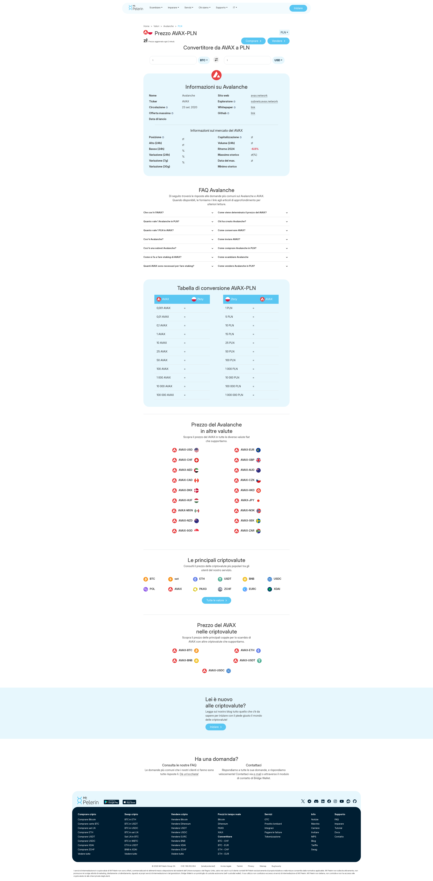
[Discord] (316, 802)
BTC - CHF (223, 841)
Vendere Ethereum (181, 823)
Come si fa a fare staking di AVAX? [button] (162, 257)
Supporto (340, 814)
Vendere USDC (179, 832)
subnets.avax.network (264, 101)
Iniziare (214, 727)
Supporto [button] (221, 7)
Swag (314, 849)
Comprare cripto (87, 814)
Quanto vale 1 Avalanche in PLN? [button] (161, 221)
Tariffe (314, 845)
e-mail (257, 774)
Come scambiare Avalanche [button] (233, 257)
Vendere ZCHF (179, 849)
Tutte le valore (215, 600)
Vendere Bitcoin (179, 819)
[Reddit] (348, 802)
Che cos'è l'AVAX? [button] (153, 212)
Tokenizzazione (272, 836)
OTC (267, 819)
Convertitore (225, 836)
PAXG (221, 828)
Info (313, 814)
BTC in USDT (131, 823)
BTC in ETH (130, 819)
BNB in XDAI (130, 849)
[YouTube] (342, 802)
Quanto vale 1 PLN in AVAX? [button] (158, 230)
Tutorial (338, 828)
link (253, 107)
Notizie (314, 819)
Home (146, 26)
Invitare (315, 832)
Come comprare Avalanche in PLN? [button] (237, 248)
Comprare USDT (86, 836)
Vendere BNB (178, 841)
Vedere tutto (84, 853)
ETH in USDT (131, 845)
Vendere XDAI (178, 845)
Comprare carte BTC (88, 823)
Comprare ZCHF (86, 849)
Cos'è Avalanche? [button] (153, 239)
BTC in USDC (131, 828)
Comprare (252, 41)
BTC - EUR (223, 845)
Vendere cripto (179, 814)
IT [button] (234, 7)
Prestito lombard (273, 823)
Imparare (339, 823)
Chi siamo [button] (204, 7)
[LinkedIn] (323, 802)
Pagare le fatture (273, 832)
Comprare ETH (85, 832)
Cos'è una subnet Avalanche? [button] (159, 248)
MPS (313, 836)
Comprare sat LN (86, 828)
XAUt (220, 832)
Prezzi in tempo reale (229, 814)
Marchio (315, 823)
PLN (283, 32)
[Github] (355, 802)
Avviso (225, 866)
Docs (337, 832)
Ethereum (223, 823)
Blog (313, 841)
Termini (240, 866)
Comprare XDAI (86, 845)
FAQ (337, 819)
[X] (303, 802)
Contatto (339, 836)
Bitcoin (221, 819)
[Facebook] (329, 802)
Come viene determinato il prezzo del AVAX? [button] (242, 212)
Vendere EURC (179, 836)
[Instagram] (335, 802)
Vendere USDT (179, 828)
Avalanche (168, 26)
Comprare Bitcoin (87, 819)
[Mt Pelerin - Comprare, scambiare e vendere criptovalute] (136, 7)
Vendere (277, 41)
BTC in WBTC (131, 841)
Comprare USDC (86, 841)
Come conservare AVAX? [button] (231, 230)
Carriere (315, 828)
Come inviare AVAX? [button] (229, 239)
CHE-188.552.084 (188, 866)
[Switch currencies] (216, 60)
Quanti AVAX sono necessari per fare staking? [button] (168, 266)
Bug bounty (276, 866)
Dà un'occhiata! (189, 774)
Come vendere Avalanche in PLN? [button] (236, 266)
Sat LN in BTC (131, 836)
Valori (156, 26)
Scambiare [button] (155, 7)
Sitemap (263, 866)
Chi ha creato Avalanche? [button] (232, 221)
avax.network (259, 95)
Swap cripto (131, 814)
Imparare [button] (172, 7)
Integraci (269, 828)
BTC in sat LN (131, 832)
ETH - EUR (223, 853)
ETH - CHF (223, 849)
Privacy (251, 866)
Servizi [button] (187, 7)
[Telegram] (309, 802)
